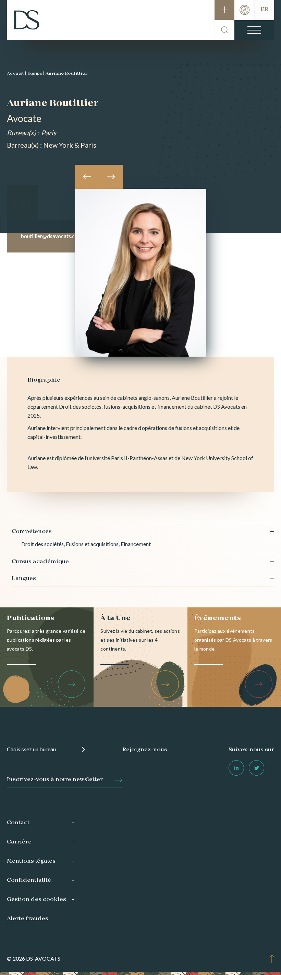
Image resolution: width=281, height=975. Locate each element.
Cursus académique (40, 561)
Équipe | (36, 73)
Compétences (32, 531)
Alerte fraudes (27, 918)
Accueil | (16, 73)
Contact (18, 822)
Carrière (19, 842)
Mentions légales (31, 861)
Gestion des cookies (36, 899)
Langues (24, 578)
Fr (264, 9)
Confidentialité (29, 880)
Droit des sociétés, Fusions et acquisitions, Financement (86, 544)
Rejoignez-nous (144, 749)
